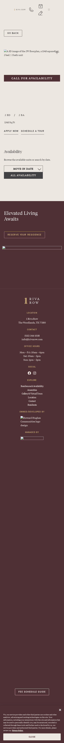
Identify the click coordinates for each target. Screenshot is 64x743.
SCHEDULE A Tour (32, 131)
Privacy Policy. (17, 730)
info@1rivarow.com (32, 339)
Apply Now (40, 13)
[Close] (60, 710)
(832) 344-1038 (31, 9)
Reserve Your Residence (25, 234)
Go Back (13, 33)
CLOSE (32, 736)
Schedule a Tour (40, 6)
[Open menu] (49, 9)
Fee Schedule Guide (32, 691)
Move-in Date (23, 168)
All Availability (23, 175)
